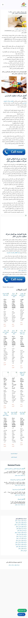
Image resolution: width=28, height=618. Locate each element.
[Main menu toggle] (2, 4)
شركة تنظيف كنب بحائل (21, 538)
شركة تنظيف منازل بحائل (21, 522)
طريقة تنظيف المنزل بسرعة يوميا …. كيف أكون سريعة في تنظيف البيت (14, 492)
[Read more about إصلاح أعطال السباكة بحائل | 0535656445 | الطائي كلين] (21, 499)
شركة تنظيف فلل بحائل (22, 534)
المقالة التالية (14, 457)
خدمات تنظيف (17, 475)
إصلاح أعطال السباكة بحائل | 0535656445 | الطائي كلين (17, 502)
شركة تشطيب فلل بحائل (21, 546)
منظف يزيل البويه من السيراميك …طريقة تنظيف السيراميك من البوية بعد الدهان (14, 483)
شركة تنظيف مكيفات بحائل (21, 532)
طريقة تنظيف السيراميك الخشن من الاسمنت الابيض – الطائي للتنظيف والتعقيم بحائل (14, 472)
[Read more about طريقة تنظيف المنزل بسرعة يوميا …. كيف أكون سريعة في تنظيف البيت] (19, 489)
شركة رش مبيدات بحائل (21, 536)
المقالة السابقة (14, 453)
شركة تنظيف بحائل (22, 548)
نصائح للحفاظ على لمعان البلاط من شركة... (5, 383)
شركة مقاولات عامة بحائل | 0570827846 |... (5, 341)
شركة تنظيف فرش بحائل (21, 526)
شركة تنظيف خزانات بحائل (21, 520)
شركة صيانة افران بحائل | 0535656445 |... (5, 304)
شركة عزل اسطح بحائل (21, 528)
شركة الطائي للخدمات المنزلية (13, 252)
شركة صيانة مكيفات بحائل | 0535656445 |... (13, 423)
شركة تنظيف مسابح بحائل (21, 544)
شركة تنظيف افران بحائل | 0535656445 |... (13, 304)
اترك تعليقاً (23, 475)
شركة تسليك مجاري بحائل (21, 542)
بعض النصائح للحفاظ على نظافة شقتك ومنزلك (22, 383)
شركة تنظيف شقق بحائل (21, 540)
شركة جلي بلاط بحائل (22, 530)
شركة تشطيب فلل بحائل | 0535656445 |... (13, 341)
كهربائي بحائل (24, 550)
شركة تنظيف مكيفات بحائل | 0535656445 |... (5, 423)
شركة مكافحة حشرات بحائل (21, 524)
